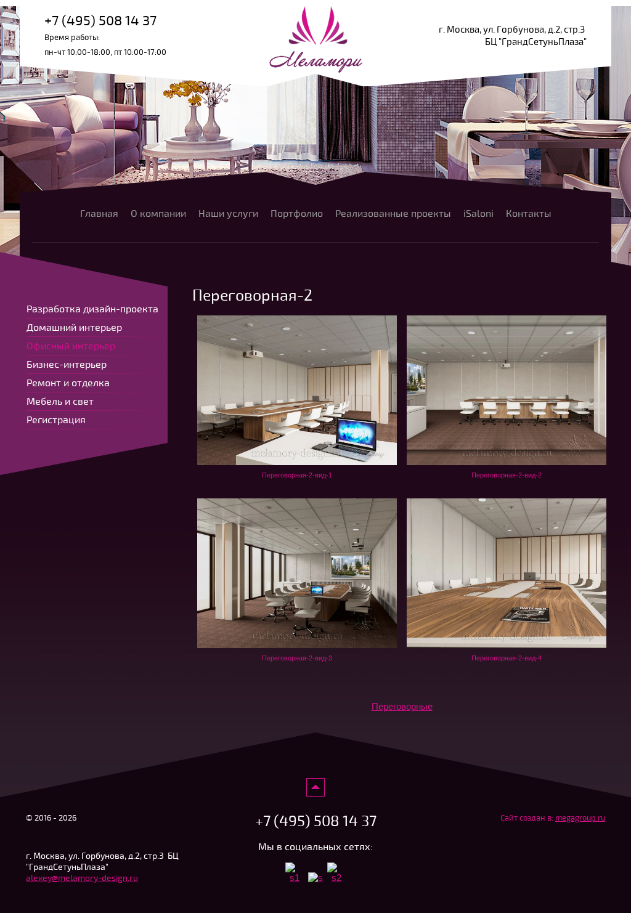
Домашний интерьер (74, 328)
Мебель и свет (60, 402)
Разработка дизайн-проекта (92, 309)
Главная (99, 214)
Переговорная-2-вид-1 (297, 475)
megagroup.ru (580, 818)
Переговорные (402, 706)
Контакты (529, 214)
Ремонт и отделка (68, 383)
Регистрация (56, 420)
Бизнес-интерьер (66, 365)
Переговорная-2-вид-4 (506, 658)
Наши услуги (228, 214)
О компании (158, 214)
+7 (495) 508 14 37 (100, 20)
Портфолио (297, 214)
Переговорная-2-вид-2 (506, 475)
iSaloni (478, 214)
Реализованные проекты (393, 214)
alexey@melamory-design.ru (82, 878)
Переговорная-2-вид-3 (297, 658)
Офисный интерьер (70, 346)
